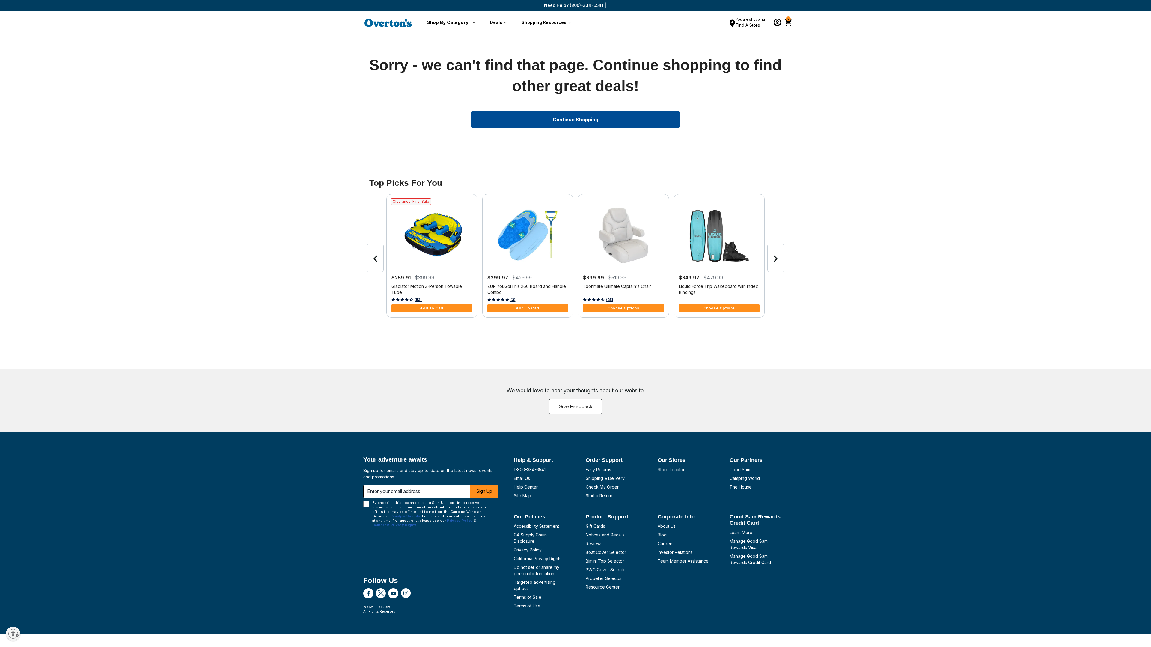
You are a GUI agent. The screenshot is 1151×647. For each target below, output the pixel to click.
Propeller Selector (604, 578)
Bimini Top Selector (605, 560)
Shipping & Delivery (605, 478)
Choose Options (623, 308)
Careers (666, 543)
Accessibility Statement (536, 526)
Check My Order (602, 486)
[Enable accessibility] (13, 634)
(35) (609, 299)
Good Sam (740, 469)
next (775, 258)
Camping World (745, 478)
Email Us (522, 478)
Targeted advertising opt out (534, 585)
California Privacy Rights (537, 558)
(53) (418, 299)
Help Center (526, 486)
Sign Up (484, 491)
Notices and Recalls (605, 534)
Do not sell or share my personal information (536, 570)
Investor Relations (675, 552)
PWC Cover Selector (606, 569)
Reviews (594, 543)
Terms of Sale (527, 597)
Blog (662, 534)
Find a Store (748, 25)
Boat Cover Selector (606, 552)
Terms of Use (527, 605)
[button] (450, 23)
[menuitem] (450, 23)
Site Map (522, 495)
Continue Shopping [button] (575, 120)
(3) (513, 299)
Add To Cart (432, 308)
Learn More (741, 532)
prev (375, 258)
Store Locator (671, 469)
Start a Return (599, 495)
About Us (667, 526)
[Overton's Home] (388, 23)
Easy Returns (598, 469)
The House (741, 486)
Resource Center (603, 586)
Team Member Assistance (683, 560)
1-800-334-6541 (530, 469)
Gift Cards (595, 526)
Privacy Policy (528, 549)
